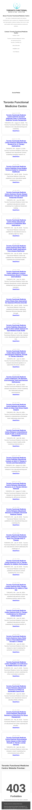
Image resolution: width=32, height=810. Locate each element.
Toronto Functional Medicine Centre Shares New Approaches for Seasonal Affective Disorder (16, 301)
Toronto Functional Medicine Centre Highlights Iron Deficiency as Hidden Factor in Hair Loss (16, 663)
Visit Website (16, 51)
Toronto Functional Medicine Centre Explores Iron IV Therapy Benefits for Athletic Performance (16, 562)
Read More (16, 130)
